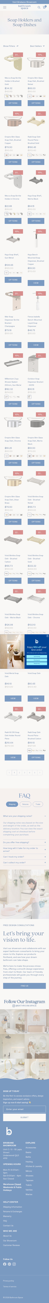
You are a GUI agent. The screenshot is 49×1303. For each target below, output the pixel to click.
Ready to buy (37, 663)
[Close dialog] (47, 636)
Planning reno (37, 659)
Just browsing (37, 656)
